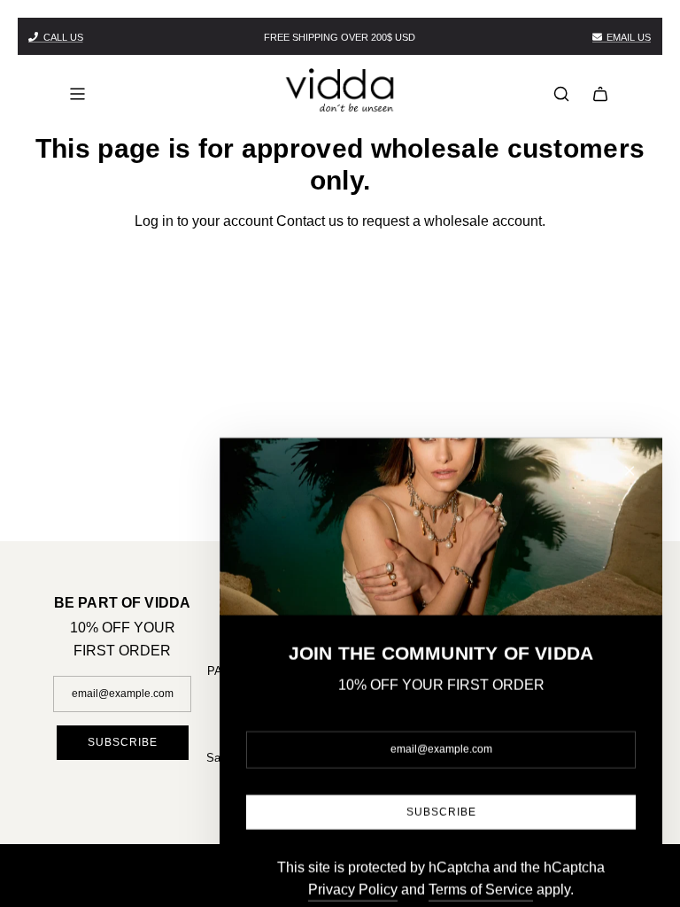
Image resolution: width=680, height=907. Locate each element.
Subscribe (123, 742)
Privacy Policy (353, 837)
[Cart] (600, 93)
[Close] (629, 418)
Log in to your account (204, 221)
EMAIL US (629, 37)
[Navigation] (77, 93)
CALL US (63, 37)
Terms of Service (481, 837)
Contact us (310, 221)
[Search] (561, 93)
